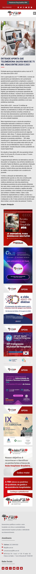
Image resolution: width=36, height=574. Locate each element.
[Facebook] (18, 7)
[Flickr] (31, 7)
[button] (34, 13)
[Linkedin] (29, 7)
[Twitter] (21, 7)
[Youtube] (26, 7)
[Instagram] (23, 7)
